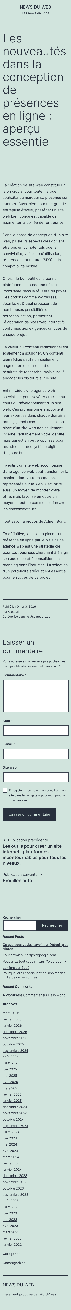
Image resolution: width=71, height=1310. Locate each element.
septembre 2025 (15, 1051)
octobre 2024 (13, 1119)
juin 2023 (10, 1213)
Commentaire (15, 675)
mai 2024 (10, 1144)
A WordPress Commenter (22, 995)
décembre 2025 (15, 1032)
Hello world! (57, 995)
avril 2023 (10, 1226)
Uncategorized (40, 616)
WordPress (48, 1294)
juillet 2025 (11, 1063)
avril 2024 (10, 1151)
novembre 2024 (15, 1113)
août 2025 (11, 1057)
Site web (10, 767)
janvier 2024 (12, 1169)
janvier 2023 (12, 1244)
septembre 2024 (15, 1126)
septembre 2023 (15, 1194)
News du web (35, 7)
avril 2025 (10, 1082)
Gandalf (13, 611)
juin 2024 (10, 1138)
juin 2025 (10, 1069)
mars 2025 (11, 1088)
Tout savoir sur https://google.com (29, 955)
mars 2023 (11, 1232)
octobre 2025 (13, 1044)
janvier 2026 (12, 1025)
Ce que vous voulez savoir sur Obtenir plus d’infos (35, 947)
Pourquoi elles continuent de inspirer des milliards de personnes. (34, 975)
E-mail (9, 744)
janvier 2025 (12, 1101)
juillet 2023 (11, 1207)
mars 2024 (11, 1157)
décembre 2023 (15, 1176)
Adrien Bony (54, 521)
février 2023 (12, 1238)
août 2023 (11, 1201)
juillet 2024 (11, 1132)
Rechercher (12, 917)
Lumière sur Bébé (16, 968)
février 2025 (12, 1094)
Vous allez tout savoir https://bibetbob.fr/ (34, 961)
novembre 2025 (15, 1038)
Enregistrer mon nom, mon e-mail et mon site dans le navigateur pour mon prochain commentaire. (38, 795)
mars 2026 (11, 1013)
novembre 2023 (15, 1182)
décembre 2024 (15, 1107)
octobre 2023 (13, 1188)
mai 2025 (10, 1075)
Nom (8, 721)
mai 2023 (10, 1220)
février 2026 (12, 1019)
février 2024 (12, 1163)
